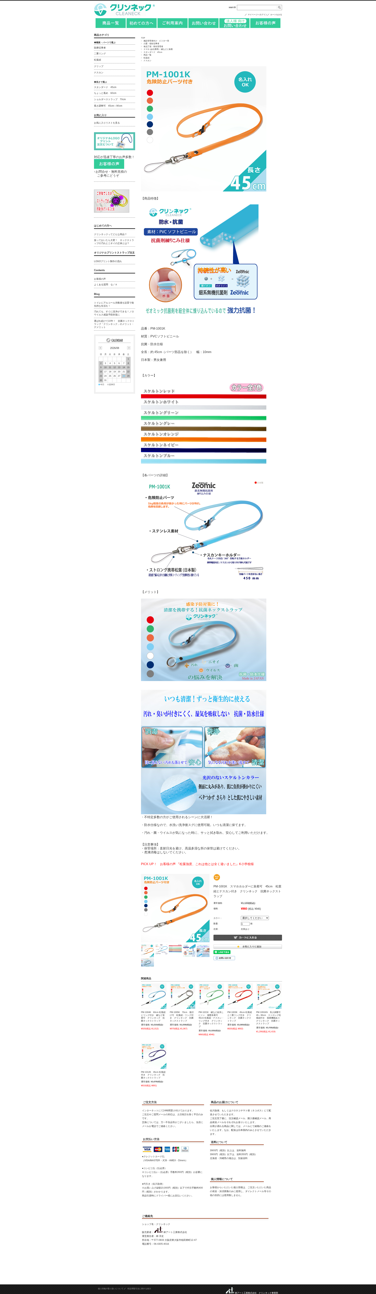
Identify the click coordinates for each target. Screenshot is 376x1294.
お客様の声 (100, 279)
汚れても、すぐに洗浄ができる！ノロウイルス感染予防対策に (114, 313)
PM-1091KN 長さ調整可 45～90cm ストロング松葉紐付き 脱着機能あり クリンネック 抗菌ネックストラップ (269, 1018)
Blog (97, 294)
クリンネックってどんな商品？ (110, 234)
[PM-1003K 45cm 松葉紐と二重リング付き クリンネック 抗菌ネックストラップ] (240, 996)
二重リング (100, 53)
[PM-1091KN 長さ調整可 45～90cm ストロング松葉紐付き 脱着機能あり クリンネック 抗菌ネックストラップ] (269, 996)
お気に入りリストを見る (107, 122)
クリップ (98, 66)
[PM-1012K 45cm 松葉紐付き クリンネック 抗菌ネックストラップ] (153, 1056)
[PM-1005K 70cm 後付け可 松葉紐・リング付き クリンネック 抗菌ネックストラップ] (182, 996)
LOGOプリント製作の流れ (108, 261)
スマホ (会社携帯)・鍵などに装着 (158, 49)
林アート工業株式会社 (175, 1232)
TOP (143, 38)
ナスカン (147, 60)
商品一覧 (147, 55)
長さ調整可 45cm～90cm (108, 105)
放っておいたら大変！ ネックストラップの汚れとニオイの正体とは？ (114, 242)
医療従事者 (100, 47)
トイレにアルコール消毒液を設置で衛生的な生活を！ (114, 304)
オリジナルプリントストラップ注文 (114, 252)
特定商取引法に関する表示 (139, 1289)
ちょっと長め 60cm (105, 93)
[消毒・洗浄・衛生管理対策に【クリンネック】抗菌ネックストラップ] (125, 15)
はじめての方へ (103, 225)
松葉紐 (146, 58)
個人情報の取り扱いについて (110, 1289)
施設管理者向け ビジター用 (156, 41)
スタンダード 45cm (153, 52)
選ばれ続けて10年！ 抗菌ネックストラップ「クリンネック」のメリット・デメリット (114, 324)
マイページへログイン (257, 14)
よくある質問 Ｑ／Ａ (105, 284)
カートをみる (276, 14)
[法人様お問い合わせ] (234, 27)
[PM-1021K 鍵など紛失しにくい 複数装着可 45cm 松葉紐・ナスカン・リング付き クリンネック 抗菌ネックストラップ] (211, 996)
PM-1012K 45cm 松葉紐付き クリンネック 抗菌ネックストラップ (153, 1075)
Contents (99, 270)
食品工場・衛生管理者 (153, 46)
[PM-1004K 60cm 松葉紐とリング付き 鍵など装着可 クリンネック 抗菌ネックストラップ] (153, 996)
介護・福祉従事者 (151, 43)
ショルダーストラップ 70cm (110, 99)
